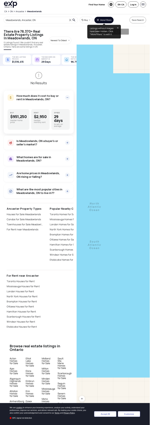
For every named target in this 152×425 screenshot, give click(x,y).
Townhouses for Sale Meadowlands (25, 224)
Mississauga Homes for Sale (65, 219)
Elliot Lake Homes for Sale (30, 362)
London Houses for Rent (20, 291)
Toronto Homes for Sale (63, 214)
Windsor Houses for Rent (21, 321)
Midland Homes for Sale (46, 361)
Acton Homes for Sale (14, 361)
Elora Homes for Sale (30, 373)
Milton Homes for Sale (46, 371)
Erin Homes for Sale (30, 394)
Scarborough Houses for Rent (24, 316)
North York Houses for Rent (22, 296)
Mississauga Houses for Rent (23, 286)
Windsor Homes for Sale (63, 254)
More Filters (105, 20)
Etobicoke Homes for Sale (64, 259)
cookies (19, 408)
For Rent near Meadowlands (22, 229)
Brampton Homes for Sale (64, 234)
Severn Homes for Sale (62, 396)
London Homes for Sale (63, 224)
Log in (133, 4)
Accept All (105, 414)
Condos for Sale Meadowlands (24, 219)
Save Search (138, 20)
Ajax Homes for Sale (14, 371)
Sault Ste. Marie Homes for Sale (62, 363)
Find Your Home (97, 4)
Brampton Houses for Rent (22, 301)
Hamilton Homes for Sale (64, 244)
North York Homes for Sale (64, 229)
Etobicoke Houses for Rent (22, 326)
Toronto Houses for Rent (21, 281)
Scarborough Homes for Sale (66, 249)
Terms (57, 413)
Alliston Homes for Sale (14, 394)
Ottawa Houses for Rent (20, 306)
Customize (129, 414)
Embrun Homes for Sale (30, 383)
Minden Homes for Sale (46, 381)
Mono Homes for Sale (46, 401)
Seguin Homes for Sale (62, 386)
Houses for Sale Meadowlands (24, 214)
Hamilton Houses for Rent (21, 311)
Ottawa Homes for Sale (63, 239)
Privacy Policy (69, 413)
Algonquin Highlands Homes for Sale (15, 382)
